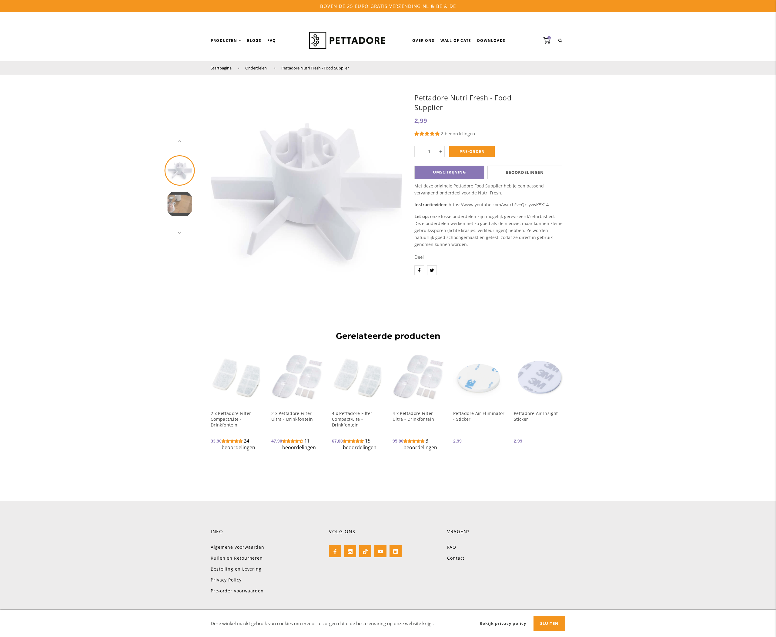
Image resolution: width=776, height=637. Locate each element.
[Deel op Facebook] (419, 270)
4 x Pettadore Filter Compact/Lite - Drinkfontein (352, 419)
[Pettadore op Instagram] (350, 551)
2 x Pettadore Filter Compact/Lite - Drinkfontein (231, 419)
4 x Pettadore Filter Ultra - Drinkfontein (413, 416)
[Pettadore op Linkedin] (396, 551)
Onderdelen (256, 68)
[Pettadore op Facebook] (335, 551)
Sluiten (549, 623)
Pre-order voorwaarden (237, 591)
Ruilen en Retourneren (237, 558)
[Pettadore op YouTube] (380, 551)
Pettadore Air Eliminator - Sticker (479, 416)
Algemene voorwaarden (237, 547)
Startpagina (221, 68)
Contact (455, 558)
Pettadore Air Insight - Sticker (537, 416)
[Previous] (218, 187)
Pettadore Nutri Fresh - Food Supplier (315, 68)
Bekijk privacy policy (503, 623)
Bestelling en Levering (236, 569)
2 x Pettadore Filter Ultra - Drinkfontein (292, 416)
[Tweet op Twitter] (432, 270)
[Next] (395, 187)
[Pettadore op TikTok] (365, 551)
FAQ (451, 547)
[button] (427, 133)
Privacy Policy (226, 580)
